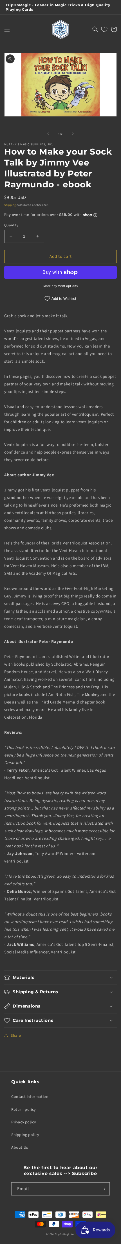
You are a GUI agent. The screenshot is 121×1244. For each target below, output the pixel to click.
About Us (19, 1147)
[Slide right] (73, 134)
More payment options (60, 286)
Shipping (10, 205)
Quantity (11, 225)
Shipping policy (25, 1134)
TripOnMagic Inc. (65, 1234)
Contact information (29, 1096)
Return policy (23, 1109)
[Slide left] (48, 134)
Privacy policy (23, 1122)
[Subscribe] (103, 1188)
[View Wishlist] (104, 29)
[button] (7, 29)
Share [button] (16, 1035)
